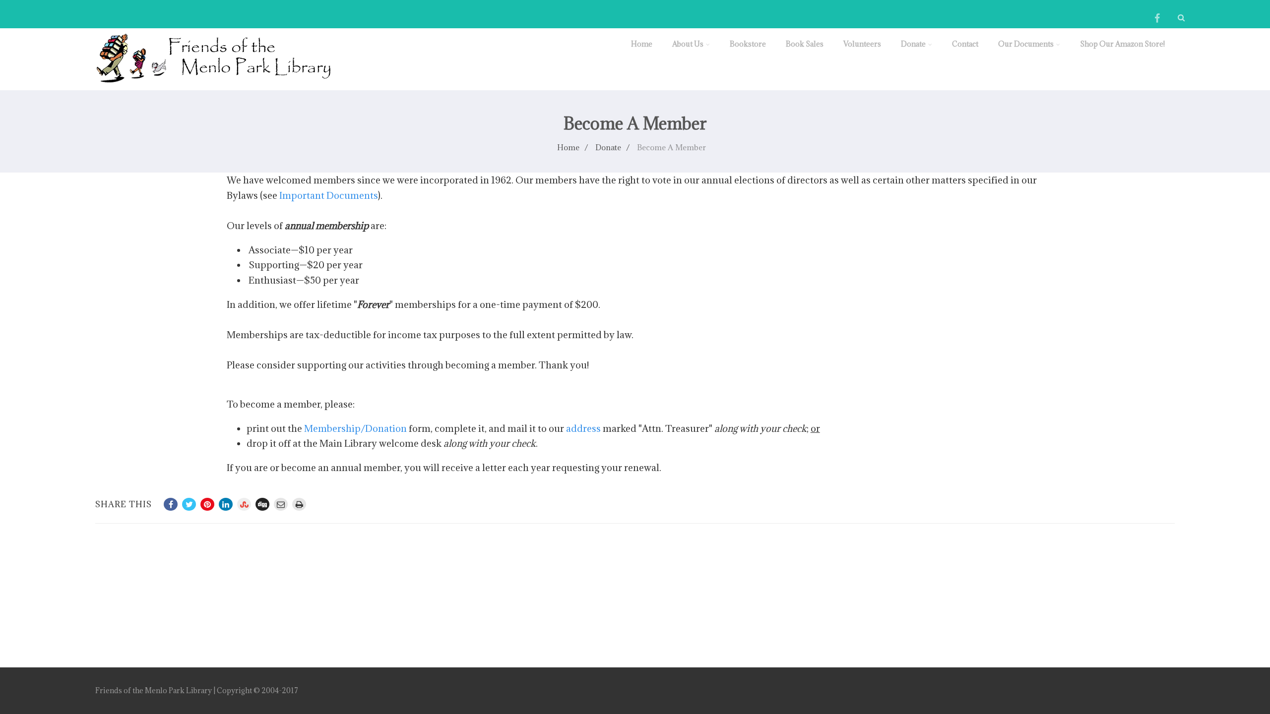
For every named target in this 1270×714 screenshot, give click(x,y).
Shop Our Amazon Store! (1122, 44)
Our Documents (1026, 44)
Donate (913, 44)
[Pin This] (207, 504)
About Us (687, 44)
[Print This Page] (299, 504)
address (583, 428)
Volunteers (862, 44)
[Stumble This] (244, 504)
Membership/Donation (355, 428)
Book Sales (805, 44)
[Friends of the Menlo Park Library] (213, 84)
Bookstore (748, 44)
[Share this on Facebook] (171, 504)
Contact (965, 44)
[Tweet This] (189, 504)
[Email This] (281, 504)
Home (641, 44)
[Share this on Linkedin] (226, 504)
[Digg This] (262, 504)
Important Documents (328, 195)
